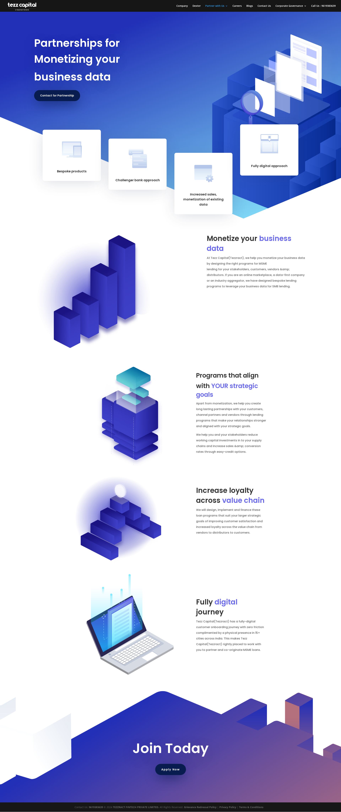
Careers (237, 6)
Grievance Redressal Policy (200, 807)
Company (182, 6)
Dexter (197, 6)
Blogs (249, 6)
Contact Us (264, 6)
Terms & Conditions (251, 807)
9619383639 (96, 807)
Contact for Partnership (57, 95)
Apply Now (170, 769)
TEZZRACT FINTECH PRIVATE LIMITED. (135, 807)
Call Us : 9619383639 (323, 6)
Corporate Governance (289, 6)
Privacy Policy (227, 807)
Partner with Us (214, 6)
